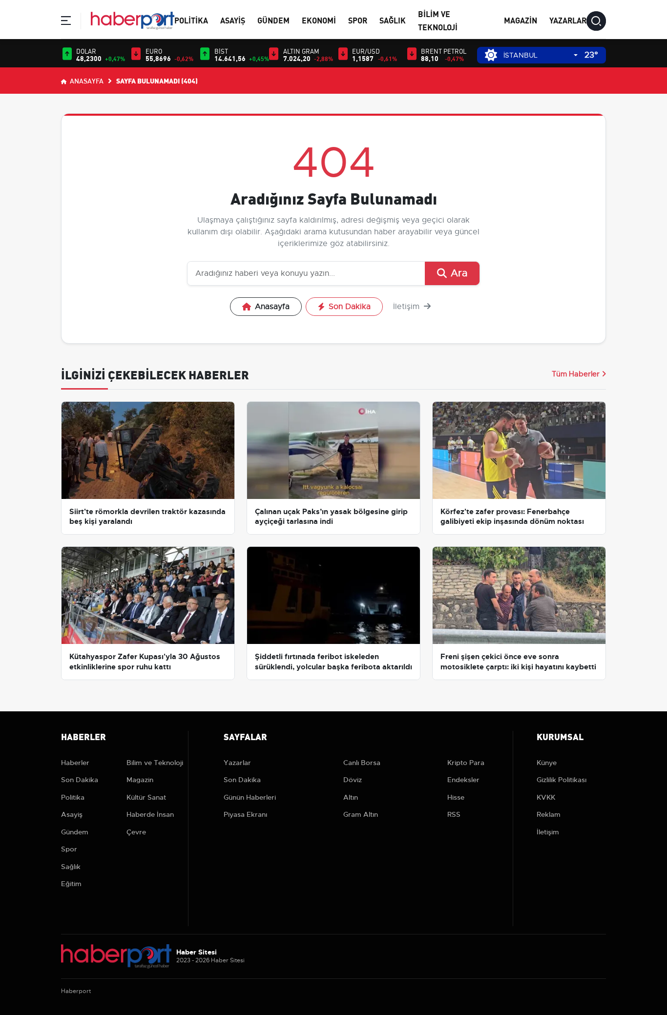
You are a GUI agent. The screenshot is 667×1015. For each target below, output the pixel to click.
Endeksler (463, 779)
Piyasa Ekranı (245, 814)
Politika (191, 19)
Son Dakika (350, 306)
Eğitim (71, 883)
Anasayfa (86, 80)
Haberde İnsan (150, 814)
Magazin (520, 19)
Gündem (273, 19)
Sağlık (392, 19)
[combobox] (540, 55)
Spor (357, 19)
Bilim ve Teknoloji (154, 762)
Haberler (75, 762)
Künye (547, 762)
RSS (453, 814)
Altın (350, 797)
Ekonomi (319, 19)
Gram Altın (360, 814)
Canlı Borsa (361, 762)
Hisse (455, 797)
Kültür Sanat (146, 797)
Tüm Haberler (576, 374)
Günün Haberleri (250, 797)
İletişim (407, 306)
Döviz (352, 779)
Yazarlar (567, 19)
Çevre (136, 832)
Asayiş (232, 19)
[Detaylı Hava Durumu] (491, 55)
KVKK (546, 797)
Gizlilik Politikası (561, 779)
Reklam (549, 814)
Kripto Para (465, 762)
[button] (66, 22)
